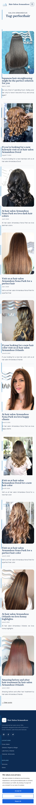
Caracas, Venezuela (8, 754)
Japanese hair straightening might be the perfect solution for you (17, 81)
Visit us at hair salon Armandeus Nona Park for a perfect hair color (17, 550)
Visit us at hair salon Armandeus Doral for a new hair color (17, 483)
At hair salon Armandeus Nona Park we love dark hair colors (17, 213)
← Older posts (7, 702)
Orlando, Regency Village (10, 747)
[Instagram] (3, 734)
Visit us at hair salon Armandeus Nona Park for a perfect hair (17, 281)
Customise (18, 796)
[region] (18, 788)
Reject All (18, 801)
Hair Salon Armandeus (19, 4)
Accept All (18, 791)
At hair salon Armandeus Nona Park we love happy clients (15, 417)
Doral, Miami (6, 744)
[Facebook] (8, 734)
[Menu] (32, 4)
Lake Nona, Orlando (8, 751)
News (4, 767)
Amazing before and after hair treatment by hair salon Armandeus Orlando (17, 682)
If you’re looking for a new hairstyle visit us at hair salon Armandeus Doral (18, 149)
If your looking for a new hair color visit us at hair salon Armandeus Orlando (18, 348)
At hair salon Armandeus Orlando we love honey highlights (15, 616)
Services (4, 764)
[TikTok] (13, 734)
